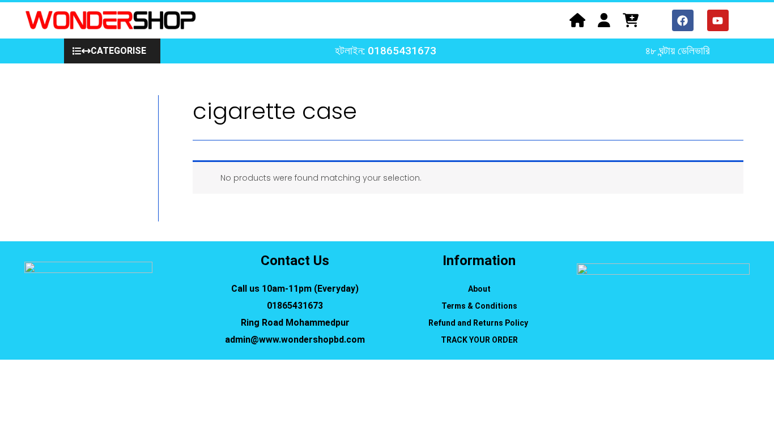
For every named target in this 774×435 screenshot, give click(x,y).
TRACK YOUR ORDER (479, 339)
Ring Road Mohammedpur (295, 322)
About (479, 288)
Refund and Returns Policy (479, 322)
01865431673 (295, 305)
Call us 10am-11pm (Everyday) (295, 288)
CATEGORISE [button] (118, 50)
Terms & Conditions (479, 305)
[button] (112, 51)
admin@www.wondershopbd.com (295, 339)
